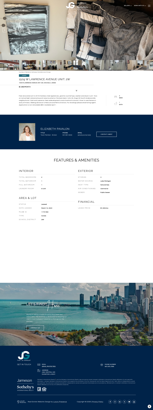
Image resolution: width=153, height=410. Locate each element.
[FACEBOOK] (110, 402)
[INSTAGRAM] (115, 402)
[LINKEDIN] (119, 402)
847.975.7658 (109, 366)
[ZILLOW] (134, 402)
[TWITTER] (124, 402)
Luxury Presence (60, 402)
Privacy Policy (97, 402)
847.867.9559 (67, 135)
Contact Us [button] (35, 327)
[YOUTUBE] (129, 402)
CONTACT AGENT (106, 134)
